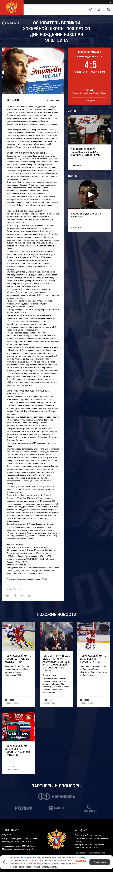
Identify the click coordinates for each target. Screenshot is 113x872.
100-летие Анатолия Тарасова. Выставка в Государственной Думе (85, 151)
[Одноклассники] (15, 596)
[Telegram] (22, 596)
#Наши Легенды (14, 589)
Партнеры (95, 4)
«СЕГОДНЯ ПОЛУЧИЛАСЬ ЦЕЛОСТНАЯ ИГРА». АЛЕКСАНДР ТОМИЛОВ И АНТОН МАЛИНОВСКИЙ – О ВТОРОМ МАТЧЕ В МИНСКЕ (56, 663)
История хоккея (53, 10)
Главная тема (52, 100)
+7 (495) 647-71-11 (11, 830)
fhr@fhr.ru (6, 834)
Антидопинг (75, 10)
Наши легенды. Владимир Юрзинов (86, 215)
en (110, 2)
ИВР (70, 4)
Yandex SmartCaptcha (45, 866)
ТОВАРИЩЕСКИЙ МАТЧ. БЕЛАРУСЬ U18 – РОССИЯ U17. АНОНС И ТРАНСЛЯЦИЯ (18, 750)
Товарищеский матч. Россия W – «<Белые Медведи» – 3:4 (18, 658)
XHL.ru (78, 4)
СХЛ (57, 4)
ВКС (86, 4)
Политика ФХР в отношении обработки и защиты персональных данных (92, 838)
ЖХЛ (36, 4)
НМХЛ (50, 4)
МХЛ (43, 4)
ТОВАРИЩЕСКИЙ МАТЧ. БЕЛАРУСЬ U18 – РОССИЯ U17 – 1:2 (93, 658)
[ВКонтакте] (7, 596)
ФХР (65, 10)
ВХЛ (29, 4)
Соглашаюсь (100, 862)
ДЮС (64, 4)
